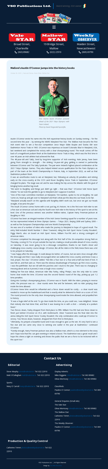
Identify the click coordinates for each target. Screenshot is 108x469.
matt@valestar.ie (29, 375)
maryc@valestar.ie (27, 386)
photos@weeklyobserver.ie (81, 416)
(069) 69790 (87, 52)
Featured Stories (28, 73)
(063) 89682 (23, 52)
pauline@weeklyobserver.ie (81, 390)
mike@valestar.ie (74, 375)
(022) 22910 (55, 52)
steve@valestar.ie (26, 371)
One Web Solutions (56, 465)
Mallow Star (46, 73)
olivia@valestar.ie (76, 379)
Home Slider (37, 73)
